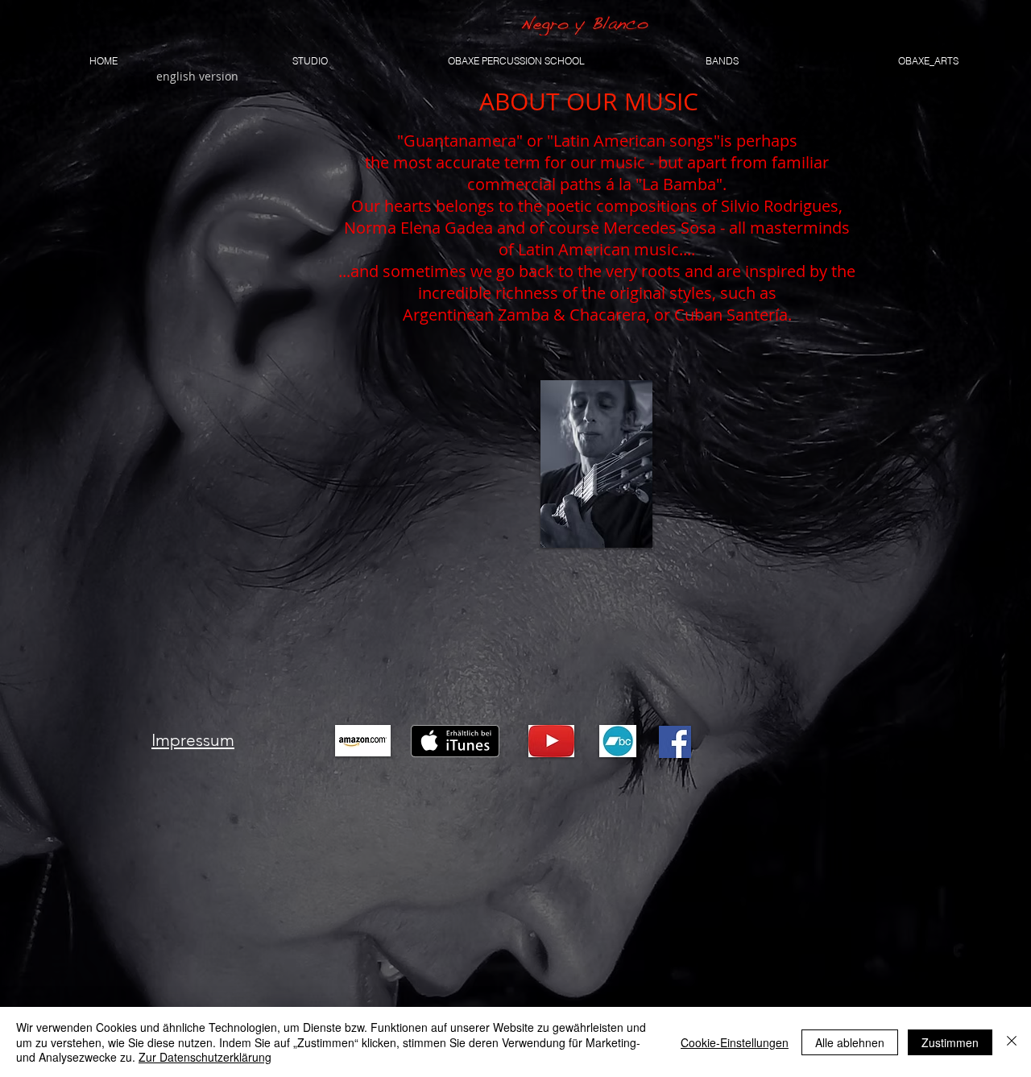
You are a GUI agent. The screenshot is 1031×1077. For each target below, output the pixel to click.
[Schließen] (1011, 1042)
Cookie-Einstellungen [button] (735, 1042)
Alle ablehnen (849, 1042)
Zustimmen (950, 1042)
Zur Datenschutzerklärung (205, 1057)
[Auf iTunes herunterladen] (455, 741)
